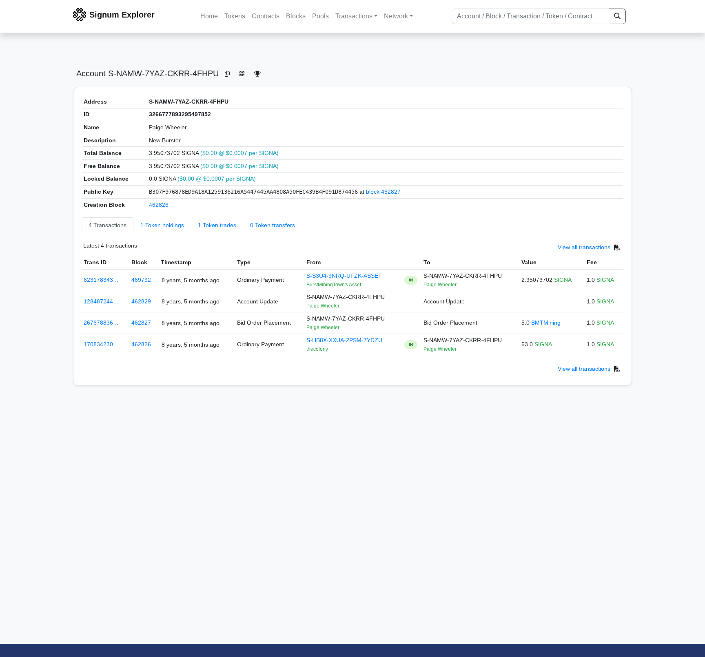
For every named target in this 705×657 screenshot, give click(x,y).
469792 (141, 280)
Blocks (296, 16)
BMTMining (546, 322)
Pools (320, 16)
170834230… (101, 344)
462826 (158, 204)
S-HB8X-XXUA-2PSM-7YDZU (344, 340)
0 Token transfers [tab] (272, 225)
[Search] (617, 16)
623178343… (101, 280)
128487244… (101, 301)
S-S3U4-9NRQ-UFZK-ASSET (344, 275)
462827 (141, 322)
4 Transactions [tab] (107, 225)
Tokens (234, 16)
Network (396, 16)
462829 (141, 301)
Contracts (265, 16)
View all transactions (584, 247)
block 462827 (383, 191)
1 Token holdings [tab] (162, 225)
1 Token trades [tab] (217, 225)
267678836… (101, 322)
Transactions (353, 16)
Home (209, 16)
